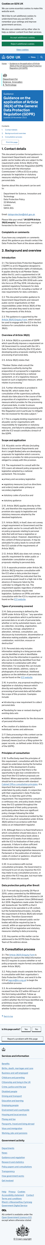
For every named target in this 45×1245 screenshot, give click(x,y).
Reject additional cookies (22, 44)
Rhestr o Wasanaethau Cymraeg (17, 1202)
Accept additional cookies (22, 37)
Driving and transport (12, 1096)
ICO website (20, 599)
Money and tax (9, 1119)
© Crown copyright (23, 1239)
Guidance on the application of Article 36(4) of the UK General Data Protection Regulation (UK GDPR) (26, 65)
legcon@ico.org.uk (17, 980)
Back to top (8, 1016)
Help (4, 1191)
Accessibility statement (13, 1195)
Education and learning (12, 1100)
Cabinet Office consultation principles (20, 784)
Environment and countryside (15, 1110)
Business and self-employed (15, 1073)
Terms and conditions (12, 1198)
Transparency (8, 1171)
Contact (30, 1195)
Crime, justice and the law (14, 1086)
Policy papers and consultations (17, 1166)
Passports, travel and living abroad (18, 1123)
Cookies (21, 1191)
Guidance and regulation (13, 1157)
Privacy (12, 1191)
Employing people (10, 1105)
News (4, 1152)
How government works (13, 1176)
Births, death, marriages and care (17, 1068)
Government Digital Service (14, 1205)
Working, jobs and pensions (14, 1133)
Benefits (6, 1063)
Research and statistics (13, 1162)
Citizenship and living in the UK (16, 1082)
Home (4, 63)
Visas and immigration (12, 1128)
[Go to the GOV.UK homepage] (11, 57)
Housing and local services (14, 1114)
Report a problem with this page (22, 1039)
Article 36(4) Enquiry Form (14, 319)
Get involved (8, 1180)
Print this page (12, 142)
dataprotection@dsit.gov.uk (21, 214)
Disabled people (9, 1091)
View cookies (22, 50)
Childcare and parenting (13, 1077)
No (38, 1029)
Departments (8, 1148)
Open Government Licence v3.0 (17, 1217)
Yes (27, 1029)
